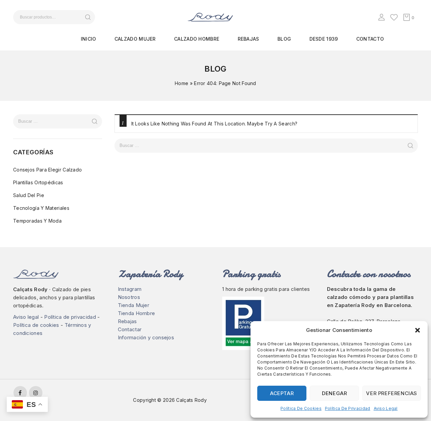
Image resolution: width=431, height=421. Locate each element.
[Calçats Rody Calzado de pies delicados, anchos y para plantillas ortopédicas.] (210, 17)
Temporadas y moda (37, 221)
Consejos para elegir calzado (47, 170)
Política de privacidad (347, 408)
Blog (284, 39)
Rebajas (248, 39)
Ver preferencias (391, 393)
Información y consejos (146, 337)
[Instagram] (35, 392)
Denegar (334, 393)
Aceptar (282, 393)
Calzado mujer (135, 39)
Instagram (130, 289)
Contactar (130, 329)
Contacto (370, 39)
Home (181, 83)
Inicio (88, 39)
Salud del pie (28, 195)
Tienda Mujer (134, 305)
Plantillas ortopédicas (38, 182)
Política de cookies (301, 408)
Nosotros (129, 297)
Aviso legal (386, 408)
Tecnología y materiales (41, 208)
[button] (417, 330)
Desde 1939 (323, 39)
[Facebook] (20, 392)
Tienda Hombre (136, 313)
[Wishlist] (394, 17)
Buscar (87, 17)
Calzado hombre (196, 39)
